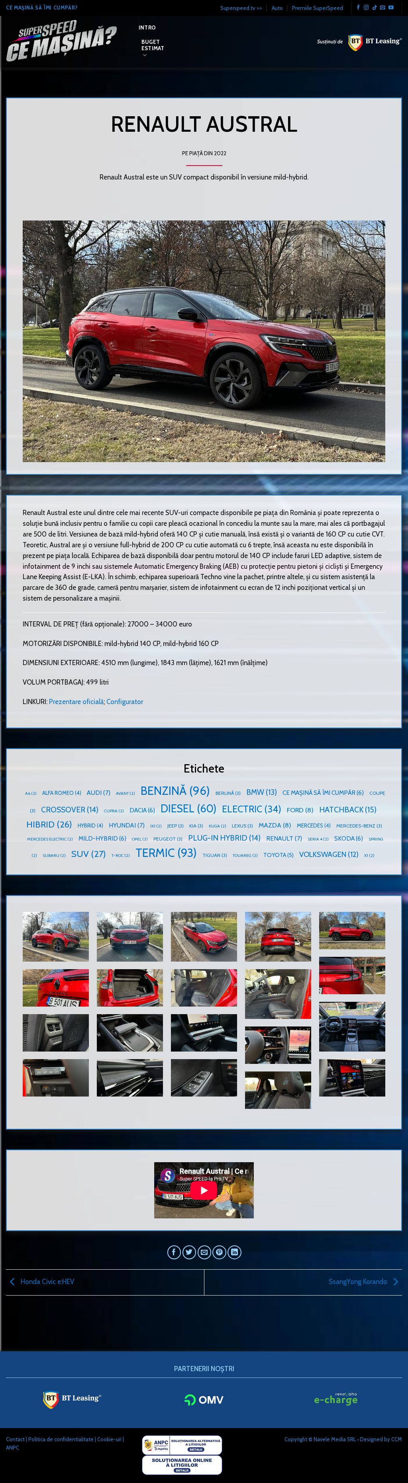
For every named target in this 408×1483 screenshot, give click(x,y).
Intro (147, 27)
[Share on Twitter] (189, 1252)
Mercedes (314, 825)
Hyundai (127, 825)
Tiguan (214, 855)
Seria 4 (318, 839)
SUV (88, 853)
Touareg (245, 855)
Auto (277, 8)
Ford (300, 810)
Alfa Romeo (61, 793)
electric (251, 809)
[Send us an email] (382, 8)
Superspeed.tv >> (241, 8)
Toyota (278, 855)
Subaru (54, 855)
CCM (396, 1439)
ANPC (12, 1447)
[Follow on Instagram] (366, 8)
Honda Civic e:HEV (46, 1282)
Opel (140, 839)
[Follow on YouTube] (391, 8)
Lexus (242, 826)
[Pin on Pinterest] (219, 1252)
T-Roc (121, 855)
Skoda (348, 838)
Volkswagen (329, 854)
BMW (261, 792)
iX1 (156, 826)
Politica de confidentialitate (61, 1439)
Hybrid (90, 825)
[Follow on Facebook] (358, 8)
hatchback (348, 809)
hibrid (49, 824)
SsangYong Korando (359, 1282)
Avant (125, 793)
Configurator (124, 702)
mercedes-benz (359, 826)
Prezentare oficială (76, 702)
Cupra (114, 811)
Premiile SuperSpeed (317, 8)
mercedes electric (50, 839)
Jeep (175, 826)
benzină (175, 791)
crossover (69, 809)
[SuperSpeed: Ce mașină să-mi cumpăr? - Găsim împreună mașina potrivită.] (66, 42)
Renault (284, 838)
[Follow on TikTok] (374, 8)
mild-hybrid (102, 838)
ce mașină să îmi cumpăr (323, 792)
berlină (228, 793)
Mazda (275, 825)
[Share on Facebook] (174, 1252)
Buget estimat (153, 45)
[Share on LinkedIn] (234, 1252)
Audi (98, 792)
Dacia (142, 810)
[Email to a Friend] (205, 1252)
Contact (15, 1439)
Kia (196, 826)
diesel (188, 808)
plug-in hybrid (224, 838)
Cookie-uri (109, 1439)
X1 (369, 855)
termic (166, 853)
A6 (31, 793)
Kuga (217, 826)
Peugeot (167, 839)
